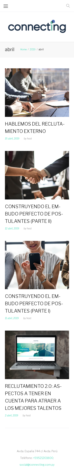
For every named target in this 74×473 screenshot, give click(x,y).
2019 (33, 49)
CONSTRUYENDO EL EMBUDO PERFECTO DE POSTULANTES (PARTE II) (34, 214)
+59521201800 (43, 458)
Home (23, 49)
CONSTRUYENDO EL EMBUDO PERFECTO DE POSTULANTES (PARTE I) (34, 303)
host (29, 138)
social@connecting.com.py (37, 464)
